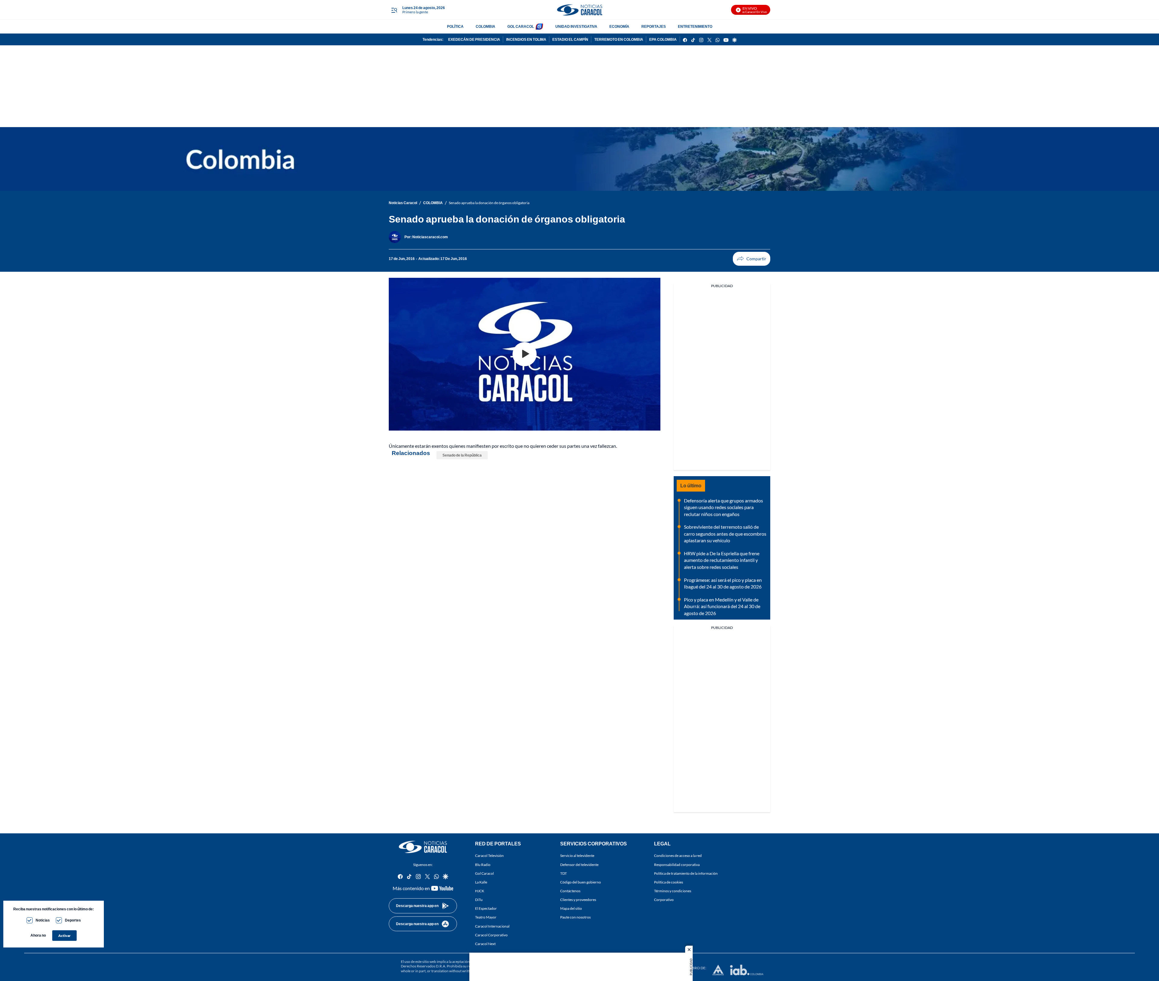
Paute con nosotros (575, 917)
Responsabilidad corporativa (677, 864)
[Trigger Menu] (394, 10)
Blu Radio (482, 864)
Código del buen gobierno (580, 882)
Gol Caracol (484, 873)
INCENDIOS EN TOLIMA (526, 39)
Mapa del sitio (571, 908)
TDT (563, 873)
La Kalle (481, 882)
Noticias (43, 920)
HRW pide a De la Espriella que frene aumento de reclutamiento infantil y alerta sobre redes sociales (721, 560)
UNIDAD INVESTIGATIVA (576, 26)
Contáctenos (570, 891)
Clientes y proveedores (578, 899)
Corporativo (664, 899)
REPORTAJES (653, 26)
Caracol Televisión (489, 855)
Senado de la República (462, 455)
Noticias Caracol (403, 202)
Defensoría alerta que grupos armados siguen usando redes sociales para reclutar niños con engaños (723, 507)
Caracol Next (485, 943)
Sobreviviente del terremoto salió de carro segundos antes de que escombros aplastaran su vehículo (725, 533)
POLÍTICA (455, 26)
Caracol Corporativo (491, 934)
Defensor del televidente (579, 864)
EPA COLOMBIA (663, 39)
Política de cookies (668, 882)
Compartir (751, 259)
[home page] (579, 10)
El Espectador (486, 908)
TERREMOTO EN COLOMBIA (618, 39)
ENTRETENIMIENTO (695, 26)
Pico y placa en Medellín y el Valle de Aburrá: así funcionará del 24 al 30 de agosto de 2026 (722, 606)
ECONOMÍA (619, 26)
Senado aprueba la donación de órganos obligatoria (489, 202)
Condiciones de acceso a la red (678, 855)
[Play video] (524, 354)
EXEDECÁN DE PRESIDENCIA (474, 39)
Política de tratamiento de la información (686, 873)
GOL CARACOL (520, 26)
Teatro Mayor (485, 917)
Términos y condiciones (672, 891)
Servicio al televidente (577, 855)
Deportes (73, 920)
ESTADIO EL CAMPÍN (570, 39)
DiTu (479, 899)
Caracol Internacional (492, 926)
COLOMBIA (485, 26)
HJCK (479, 891)
